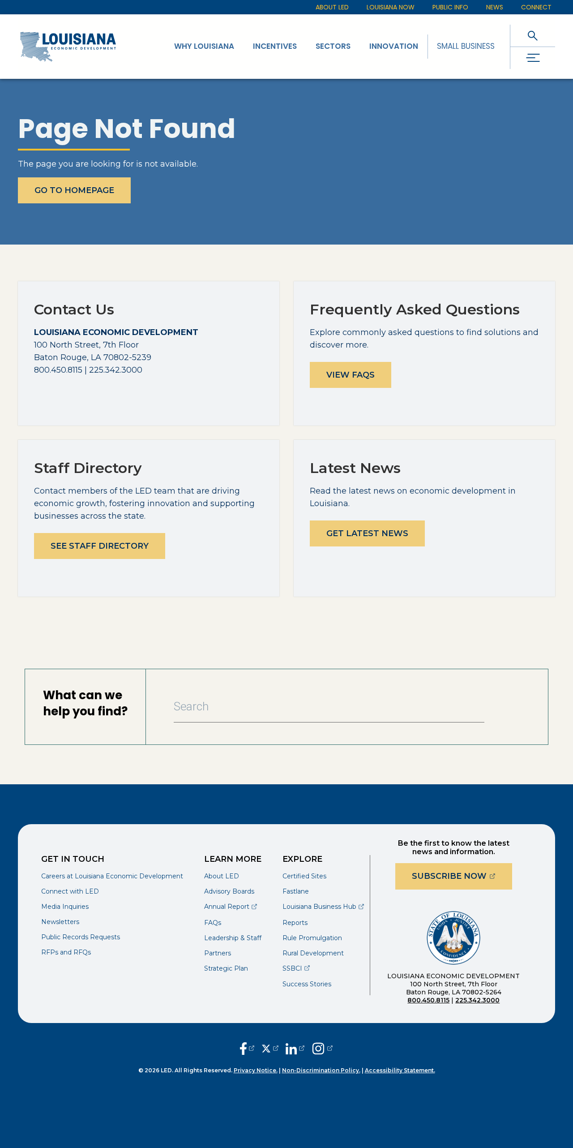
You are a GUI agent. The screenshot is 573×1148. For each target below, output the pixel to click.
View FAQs (350, 375)
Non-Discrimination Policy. (321, 1070)
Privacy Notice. (256, 1070)
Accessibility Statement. (400, 1070)
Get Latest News (367, 533)
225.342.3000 (477, 1000)
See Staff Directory (100, 546)
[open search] (532, 36)
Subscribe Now (462, 876)
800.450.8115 (428, 1000)
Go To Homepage (74, 190)
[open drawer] (532, 58)
